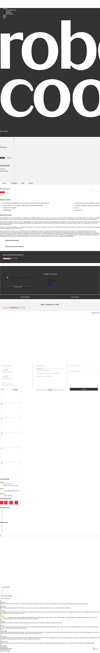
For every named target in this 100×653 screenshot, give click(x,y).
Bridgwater (5, 511)
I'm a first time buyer (43, 370)
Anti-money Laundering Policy (11, 592)
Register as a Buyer (7, 530)
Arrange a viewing (18, 286)
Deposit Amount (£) (7, 372)
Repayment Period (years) (9, 385)
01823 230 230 (51, 284)
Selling (4, 15)
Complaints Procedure (9, 593)
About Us (5, 8)
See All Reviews (4, 647)
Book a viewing (7, 258)
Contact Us (5, 533)
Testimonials (9, 12)
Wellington (5, 518)
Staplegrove (5, 517)
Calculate (50, 389)
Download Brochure (23, 258)
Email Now (50, 285)
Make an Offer (14, 258)
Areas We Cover (10, 13)
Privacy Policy (7, 589)
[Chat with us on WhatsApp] (95, 648)
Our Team (8, 11)
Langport (5, 514)
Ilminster (5, 513)
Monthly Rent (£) (74, 371)
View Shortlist (75, 297)
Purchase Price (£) (7, 365)
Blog (4, 17)
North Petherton (6, 515)
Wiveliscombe (6, 519)
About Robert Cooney (11, 10)
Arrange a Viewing (5, 165)
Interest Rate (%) (6, 378)
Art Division (9, 596)
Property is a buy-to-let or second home (48, 373)
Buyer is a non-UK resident (45, 376)
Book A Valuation (13, 307)
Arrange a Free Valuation (9, 531)
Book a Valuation (4, 131)
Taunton (5, 510)
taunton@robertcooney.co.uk (11, 490)
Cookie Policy (7, 590)
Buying (4, 16)
